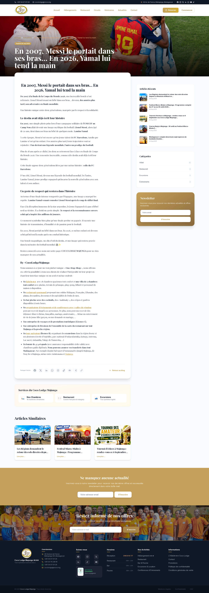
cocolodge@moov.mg (52, 567)
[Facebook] (78, 557)
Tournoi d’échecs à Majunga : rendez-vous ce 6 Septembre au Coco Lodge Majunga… (112, 452)
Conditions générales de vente (180, 570)
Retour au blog (118, 370)
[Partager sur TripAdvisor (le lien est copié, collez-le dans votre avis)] (69, 370)
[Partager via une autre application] (75, 370)
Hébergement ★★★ (146, 556)
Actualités (27, 38)
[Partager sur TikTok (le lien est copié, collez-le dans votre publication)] (63, 370)
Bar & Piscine (143, 563)
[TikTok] (193, 2)
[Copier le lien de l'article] (81, 370)
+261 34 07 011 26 (50, 559)
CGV (191, 589)
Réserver (172, 10)
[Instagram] (87, 557)
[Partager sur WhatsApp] (52, 370)
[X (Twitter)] (96, 557)
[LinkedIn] (78, 562)
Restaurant (142, 559)
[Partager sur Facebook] (34, 370)
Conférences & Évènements (149, 570)
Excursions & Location (146, 567)
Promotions (172, 563)
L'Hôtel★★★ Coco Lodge (178, 556)
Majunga (69, 354)
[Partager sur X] (40, 370)
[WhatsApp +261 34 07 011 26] (188, 2)
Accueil (18, 38)
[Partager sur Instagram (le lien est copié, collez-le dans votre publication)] (58, 370)
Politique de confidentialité (179, 567)
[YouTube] (191, 2)
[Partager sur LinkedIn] (46, 370)
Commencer (187, 10)
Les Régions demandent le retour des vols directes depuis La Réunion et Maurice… (32, 452)
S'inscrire (165, 219)
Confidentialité (180, 589)
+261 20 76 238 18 (50, 562)
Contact (171, 559)
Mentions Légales (164, 589)
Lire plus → (21, 456)
